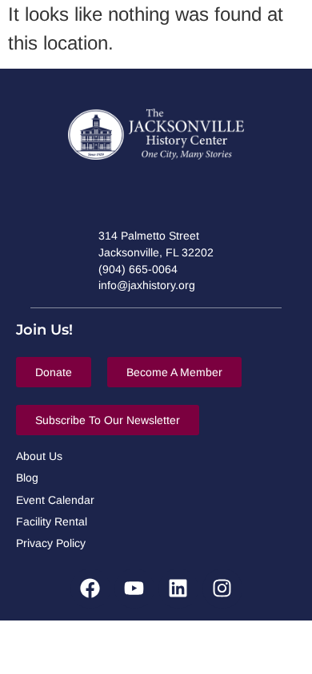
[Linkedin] (178, 589)
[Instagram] (222, 589)
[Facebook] (90, 589)
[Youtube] (134, 589)
